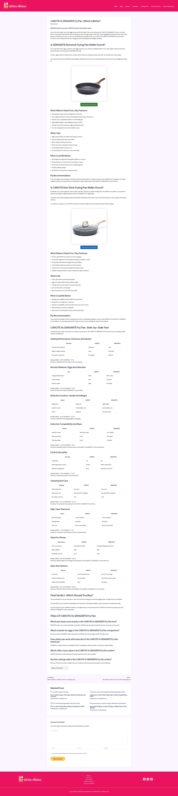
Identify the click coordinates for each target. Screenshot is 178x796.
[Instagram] (148, 779)
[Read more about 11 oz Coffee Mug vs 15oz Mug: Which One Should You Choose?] (59, 692)
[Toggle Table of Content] (65, 668)
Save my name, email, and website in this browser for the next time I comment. (69, 753)
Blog (121, 6)
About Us (89, 775)
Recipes (127, 6)
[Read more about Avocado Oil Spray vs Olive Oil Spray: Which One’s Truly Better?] (108, 703)
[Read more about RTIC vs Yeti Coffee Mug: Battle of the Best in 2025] (65, 703)
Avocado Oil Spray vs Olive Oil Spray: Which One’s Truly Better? (108, 707)
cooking (79, 257)
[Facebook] (144, 779)
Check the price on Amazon (89, 104)
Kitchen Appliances (168, 6)
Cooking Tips (144, 6)
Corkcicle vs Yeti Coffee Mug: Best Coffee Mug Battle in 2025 (108, 695)
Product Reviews (156, 6)
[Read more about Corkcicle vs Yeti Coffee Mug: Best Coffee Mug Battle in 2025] (107, 692)
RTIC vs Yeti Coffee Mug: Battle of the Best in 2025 (67, 706)
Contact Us (89, 777)
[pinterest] (151, 779)
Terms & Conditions (89, 783)
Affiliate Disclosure (89, 781)
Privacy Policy (89, 779)
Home (115, 6)
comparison (106, 34)
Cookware (135, 6)
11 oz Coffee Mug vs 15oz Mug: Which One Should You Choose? (68, 695)
